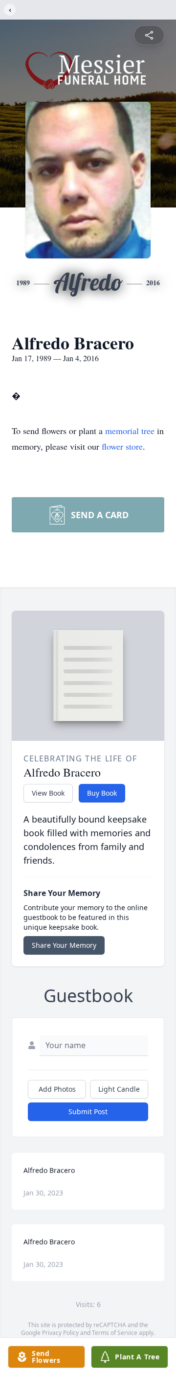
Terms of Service (114, 1333)
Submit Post (88, 1111)
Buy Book (102, 793)
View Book (48, 793)
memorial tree (129, 430)
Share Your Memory (64, 945)
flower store (122, 446)
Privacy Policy (60, 1333)
